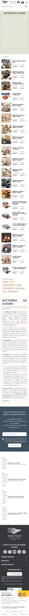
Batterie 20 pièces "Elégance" (17, 170)
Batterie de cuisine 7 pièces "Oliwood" (18, 126)
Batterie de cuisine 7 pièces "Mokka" (18, 105)
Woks (4, 291)
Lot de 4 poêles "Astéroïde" (16, 94)
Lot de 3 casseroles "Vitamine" (18, 148)
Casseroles (5, 282)
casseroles (6, 30)
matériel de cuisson (10, 325)
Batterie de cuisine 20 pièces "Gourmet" (18, 246)
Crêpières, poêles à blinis (9, 285)
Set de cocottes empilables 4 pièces (18, 83)
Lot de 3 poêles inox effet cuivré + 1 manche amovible (19, 214)
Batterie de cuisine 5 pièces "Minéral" (18, 137)
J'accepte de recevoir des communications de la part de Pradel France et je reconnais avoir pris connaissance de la (15, 440)
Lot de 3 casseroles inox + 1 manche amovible (19, 268)
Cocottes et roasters (20, 288)
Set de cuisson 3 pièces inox (19, 61)
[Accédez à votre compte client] (18, 2)
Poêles (11, 282)
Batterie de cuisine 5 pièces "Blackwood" (18, 72)
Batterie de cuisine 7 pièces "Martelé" (18, 235)
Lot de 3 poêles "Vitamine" (16, 257)
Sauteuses (19, 285)
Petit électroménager (13, 291)
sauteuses (20, 30)
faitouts (6, 32)
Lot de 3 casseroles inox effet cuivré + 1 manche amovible (19, 203)
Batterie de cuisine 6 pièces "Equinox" (18, 159)
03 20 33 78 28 (16, 574)
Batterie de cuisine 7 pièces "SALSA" (18, 191)
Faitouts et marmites (8, 288)
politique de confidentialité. (20, 441)
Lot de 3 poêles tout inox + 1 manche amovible (19, 224)
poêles (13, 30)
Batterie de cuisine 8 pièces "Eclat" (18, 115)
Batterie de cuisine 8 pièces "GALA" (18, 181)
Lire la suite (5, 401)
